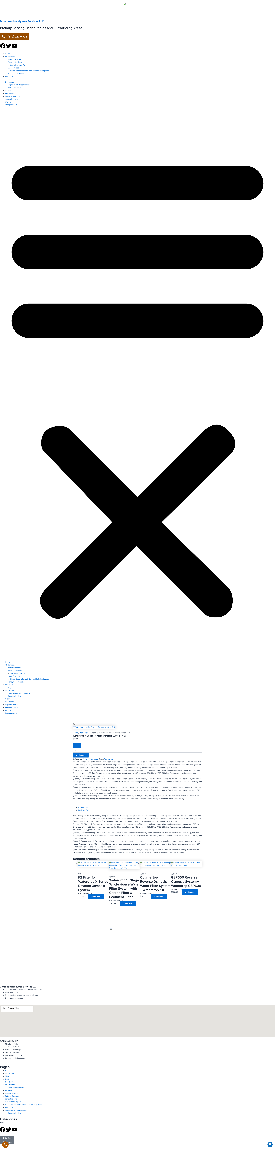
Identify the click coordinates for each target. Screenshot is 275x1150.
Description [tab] (83, 807)
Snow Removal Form (18, 65)
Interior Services (14, 59)
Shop (7, 1076)
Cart (7, 1079)
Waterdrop (84, 733)
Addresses (9, 93)
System (85, 759)
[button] (137, 385)
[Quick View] (87, 896)
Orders (8, 90)
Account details (11, 99)
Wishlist (8, 102)
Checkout (9, 1082)
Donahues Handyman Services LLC (22, 21)
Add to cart (81, 755)
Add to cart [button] (96, 896)
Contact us (9, 82)
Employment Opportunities (19, 85)
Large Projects (14, 68)
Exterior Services (15, 62)
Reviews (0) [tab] (83, 810)
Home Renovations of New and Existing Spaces (29, 71)
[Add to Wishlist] (77, 745)
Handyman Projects (16, 73)
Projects (11, 79)
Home (7, 54)
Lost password (11, 105)
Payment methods (12, 96)
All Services (10, 56)
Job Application (14, 88)
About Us (9, 76)
